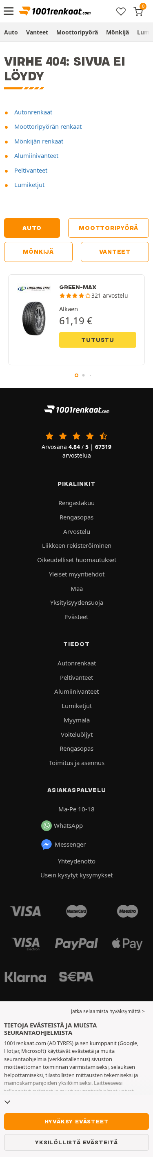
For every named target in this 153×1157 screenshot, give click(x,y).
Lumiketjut (28, 184)
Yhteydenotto (76, 861)
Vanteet (37, 32)
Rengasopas (76, 517)
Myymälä (77, 720)
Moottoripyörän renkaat (47, 126)
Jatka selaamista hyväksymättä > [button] (108, 1011)
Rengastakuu (76, 503)
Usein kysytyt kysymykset (76, 875)
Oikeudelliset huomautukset (76, 560)
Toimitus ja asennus (76, 762)
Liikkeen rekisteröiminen (76, 545)
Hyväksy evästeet (76, 1121)
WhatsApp (68, 825)
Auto (11, 32)
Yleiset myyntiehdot (76, 574)
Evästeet (76, 617)
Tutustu (97, 340)
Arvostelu (76, 531)
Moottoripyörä (77, 32)
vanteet (115, 251)
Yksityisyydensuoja (76, 602)
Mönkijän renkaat (38, 141)
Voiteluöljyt (77, 734)
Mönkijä (117, 32)
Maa (77, 588)
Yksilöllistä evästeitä (76, 1142)
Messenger (70, 844)
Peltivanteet (30, 170)
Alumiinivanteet (35, 155)
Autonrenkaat (32, 112)
